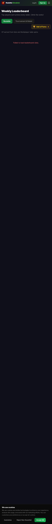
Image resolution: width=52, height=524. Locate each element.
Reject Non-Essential (24, 520)
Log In (34, 3)
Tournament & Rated (23, 21)
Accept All (40, 520)
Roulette (7, 21)
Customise (8, 520)
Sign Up (42, 3)
